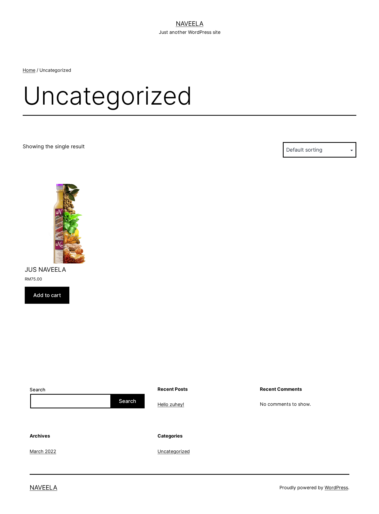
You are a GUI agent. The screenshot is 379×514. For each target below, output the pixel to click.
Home (29, 70)
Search (37, 389)
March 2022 (43, 451)
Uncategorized (174, 451)
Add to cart (47, 295)
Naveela (189, 23)
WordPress (336, 487)
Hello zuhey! (171, 404)
